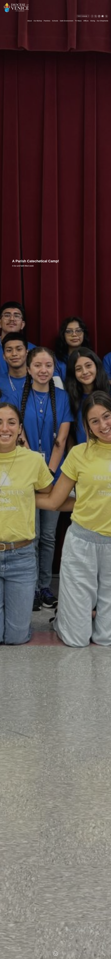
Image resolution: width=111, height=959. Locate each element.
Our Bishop (38, 21)
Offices (86, 21)
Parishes (47, 21)
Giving (92, 21)
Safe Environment (66, 21)
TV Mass (78, 21)
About (29, 21)
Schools (55, 21)
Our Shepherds (102, 21)
